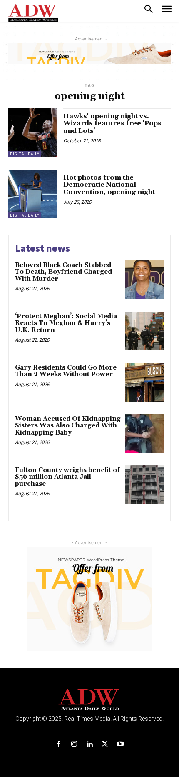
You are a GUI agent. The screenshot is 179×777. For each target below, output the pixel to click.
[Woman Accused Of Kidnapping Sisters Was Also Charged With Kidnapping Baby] (144, 433)
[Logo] (89, 700)
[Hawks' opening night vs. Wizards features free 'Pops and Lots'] (32, 132)
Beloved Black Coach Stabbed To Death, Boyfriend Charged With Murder (63, 272)
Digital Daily (25, 154)
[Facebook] (58, 744)
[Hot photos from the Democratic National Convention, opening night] (32, 194)
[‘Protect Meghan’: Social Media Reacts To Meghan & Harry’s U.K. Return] (144, 331)
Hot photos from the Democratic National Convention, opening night (109, 184)
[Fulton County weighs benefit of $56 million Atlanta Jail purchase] (144, 484)
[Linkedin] (89, 744)
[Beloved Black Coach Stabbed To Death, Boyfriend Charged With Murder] (144, 279)
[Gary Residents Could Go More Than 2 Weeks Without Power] (144, 382)
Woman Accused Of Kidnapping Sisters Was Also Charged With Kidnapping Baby (68, 426)
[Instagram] (74, 744)
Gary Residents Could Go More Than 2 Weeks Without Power (66, 371)
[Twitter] (105, 744)
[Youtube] (120, 744)
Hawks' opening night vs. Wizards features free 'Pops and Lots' (112, 123)
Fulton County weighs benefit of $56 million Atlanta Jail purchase (67, 477)
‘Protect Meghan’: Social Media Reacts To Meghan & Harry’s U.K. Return (66, 323)
